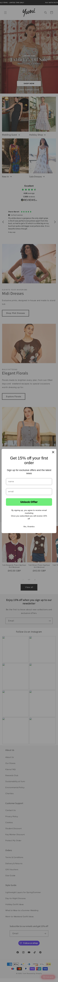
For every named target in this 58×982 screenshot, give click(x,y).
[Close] (53, 452)
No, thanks (29, 526)
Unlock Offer (29, 502)
